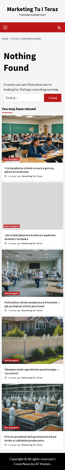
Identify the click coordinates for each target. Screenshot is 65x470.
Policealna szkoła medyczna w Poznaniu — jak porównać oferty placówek (32, 304)
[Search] (59, 27)
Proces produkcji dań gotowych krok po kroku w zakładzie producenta (31, 438)
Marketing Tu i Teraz (32, 9)
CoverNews (22, 464)
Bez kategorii (12, 159)
